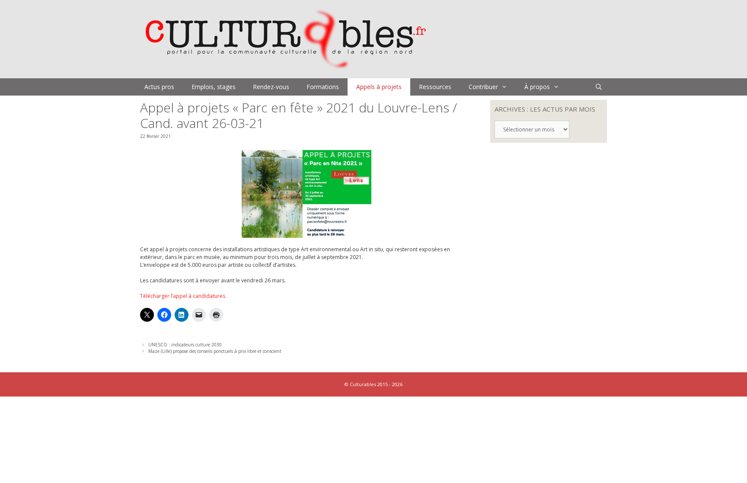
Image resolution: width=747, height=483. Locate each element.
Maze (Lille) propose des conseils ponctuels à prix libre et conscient (214, 351)
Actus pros (159, 87)
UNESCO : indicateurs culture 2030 (185, 345)
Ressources (435, 87)
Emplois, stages (214, 87)
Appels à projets (379, 87)
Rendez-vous (271, 87)
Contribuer (483, 87)
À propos (537, 87)
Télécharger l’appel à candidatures (182, 296)
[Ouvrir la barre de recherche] (598, 87)
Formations (322, 87)
